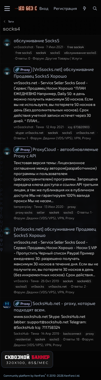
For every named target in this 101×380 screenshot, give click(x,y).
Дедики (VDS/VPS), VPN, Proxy (67, 138)
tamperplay (23, 206)
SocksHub (21, 333)
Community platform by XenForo (42, 375)
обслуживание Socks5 (36, 40)
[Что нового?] (85, 8)
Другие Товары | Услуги (63, 58)
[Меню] (7, 8)
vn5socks (21, 281)
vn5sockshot (23, 47)
